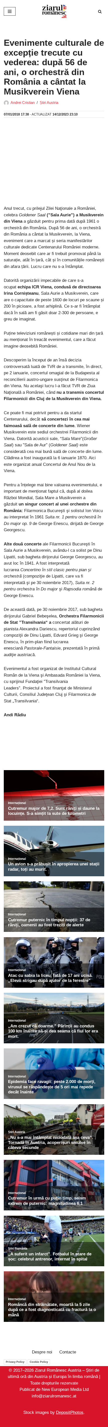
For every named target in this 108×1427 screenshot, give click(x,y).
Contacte (67, 1352)
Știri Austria (49, 102)
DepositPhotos (69, 1412)
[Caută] (100, 11)
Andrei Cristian (23, 102)
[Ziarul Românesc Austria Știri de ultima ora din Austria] (54, 11)
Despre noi (42, 1352)
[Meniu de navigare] (10, 11)
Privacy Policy (15, 1362)
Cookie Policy (39, 1362)
